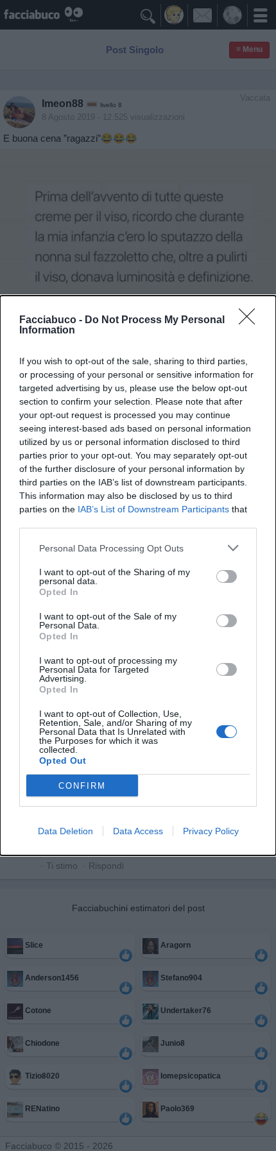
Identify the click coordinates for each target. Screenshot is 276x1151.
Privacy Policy (211, 831)
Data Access (138, 831)
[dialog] (138, 575)
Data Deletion (65, 831)
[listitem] (138, 548)
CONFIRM (82, 786)
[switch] (226, 576)
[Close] (251, 320)
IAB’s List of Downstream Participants (153, 509)
